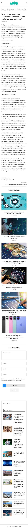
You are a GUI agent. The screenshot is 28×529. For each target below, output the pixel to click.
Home (2, 9)
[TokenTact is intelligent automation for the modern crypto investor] (14, 275)
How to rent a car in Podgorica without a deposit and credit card (19, 495)
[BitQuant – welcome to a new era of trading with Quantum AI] (14, 226)
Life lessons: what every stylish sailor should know (19, 503)
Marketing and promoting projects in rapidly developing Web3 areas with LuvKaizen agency (19, 418)
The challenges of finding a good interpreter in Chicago (19, 473)
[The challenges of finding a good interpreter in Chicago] (7, 473)
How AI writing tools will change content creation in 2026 (19, 512)
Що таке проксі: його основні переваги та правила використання (19, 463)
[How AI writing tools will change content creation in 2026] (7, 513)
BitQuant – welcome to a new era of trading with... (14, 237)
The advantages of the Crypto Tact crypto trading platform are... (14, 311)
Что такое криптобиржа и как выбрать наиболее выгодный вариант (14, 262)
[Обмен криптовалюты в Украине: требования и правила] (14, 201)
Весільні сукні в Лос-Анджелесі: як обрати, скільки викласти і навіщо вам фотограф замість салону (19, 431)
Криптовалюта (10, 9)
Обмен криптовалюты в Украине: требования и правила (14, 212)
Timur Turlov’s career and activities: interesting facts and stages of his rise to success (18, 443)
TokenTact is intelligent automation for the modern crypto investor (14, 286)
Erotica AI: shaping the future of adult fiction (19, 453)
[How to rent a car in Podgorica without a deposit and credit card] (7, 495)
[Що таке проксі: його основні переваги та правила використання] (7, 463)
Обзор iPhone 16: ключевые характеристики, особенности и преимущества (14, 336)
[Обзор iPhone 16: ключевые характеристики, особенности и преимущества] (14, 324)
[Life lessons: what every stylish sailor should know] (7, 504)
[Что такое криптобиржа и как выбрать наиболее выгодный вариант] (14, 251)
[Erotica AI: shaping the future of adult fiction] (7, 454)
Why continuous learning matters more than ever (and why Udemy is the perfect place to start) (19, 483)
